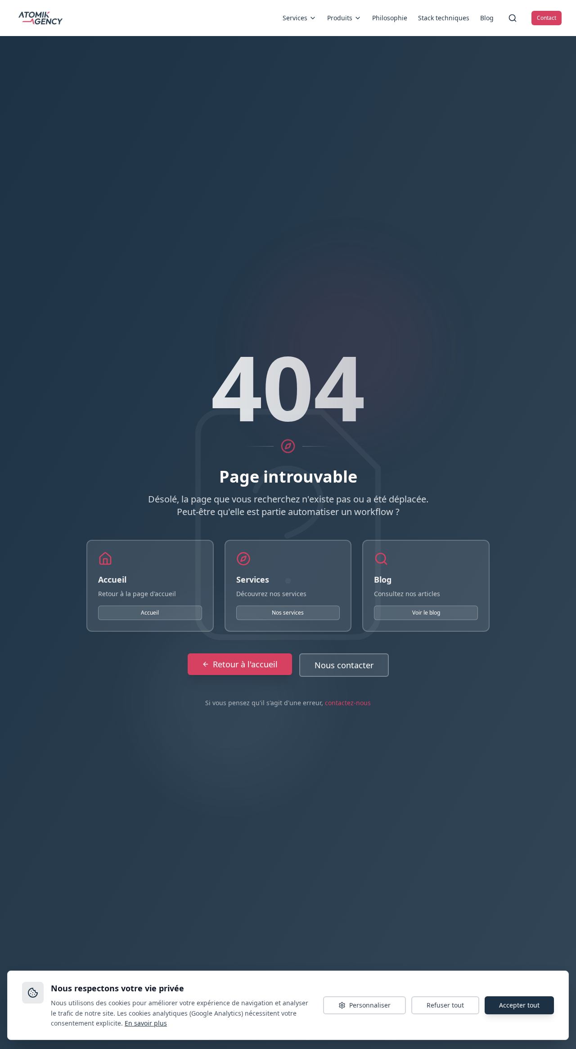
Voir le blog (426, 612)
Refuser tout (445, 1005)
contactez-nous (348, 702)
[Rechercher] (512, 18)
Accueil (150, 612)
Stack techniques (443, 18)
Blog (487, 18)
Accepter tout (519, 1005)
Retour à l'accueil (245, 664)
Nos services (288, 612)
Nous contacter (344, 665)
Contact (546, 18)
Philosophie (389, 18)
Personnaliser (370, 1005)
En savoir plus (146, 1023)
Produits (339, 18)
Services (295, 18)
